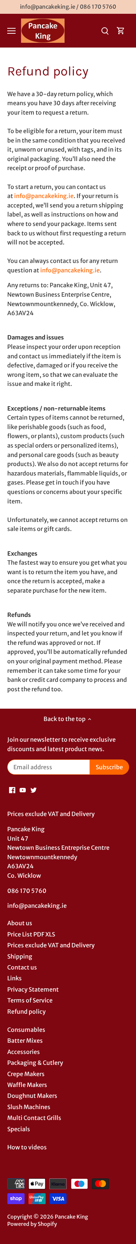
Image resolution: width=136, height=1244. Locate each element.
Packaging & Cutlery (35, 1062)
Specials (18, 1129)
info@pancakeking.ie (44, 195)
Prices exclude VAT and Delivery (51, 945)
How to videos (27, 1147)
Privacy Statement (33, 989)
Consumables (26, 1029)
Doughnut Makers (32, 1095)
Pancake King (71, 1217)
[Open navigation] (11, 31)
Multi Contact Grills (34, 1117)
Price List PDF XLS (31, 934)
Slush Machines (28, 1107)
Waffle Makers (27, 1084)
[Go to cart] (120, 31)
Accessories (23, 1051)
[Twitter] (33, 790)
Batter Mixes (25, 1040)
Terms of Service (30, 1000)
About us (19, 923)
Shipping (19, 956)
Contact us (22, 967)
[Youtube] (23, 790)
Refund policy (26, 1011)
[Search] (105, 31)
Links (14, 978)
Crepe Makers (26, 1074)
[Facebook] (12, 790)
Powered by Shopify (32, 1224)
